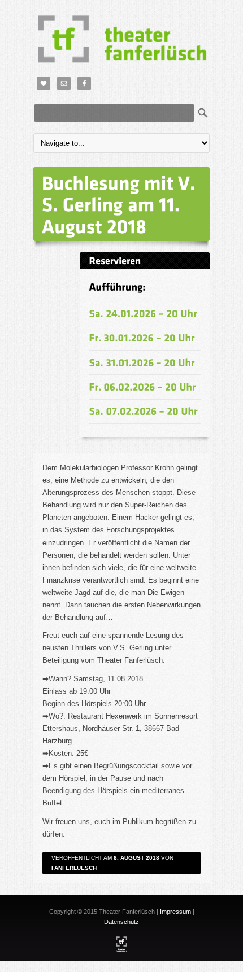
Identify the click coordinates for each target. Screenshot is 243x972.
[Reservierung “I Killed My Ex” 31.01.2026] (142, 362)
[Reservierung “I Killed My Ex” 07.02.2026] (143, 411)
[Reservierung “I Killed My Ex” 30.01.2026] (142, 338)
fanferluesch (74, 868)
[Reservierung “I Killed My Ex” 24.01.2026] (143, 313)
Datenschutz (121, 921)
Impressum (175, 911)
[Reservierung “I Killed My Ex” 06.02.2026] (142, 386)
